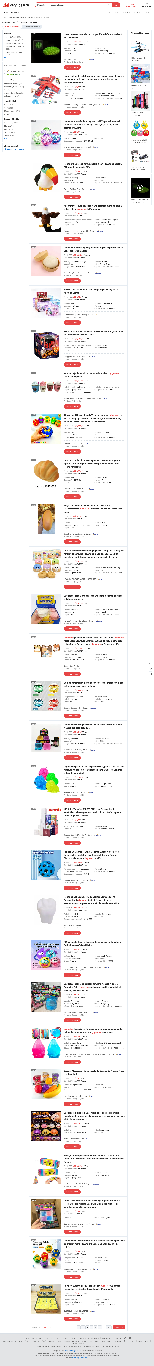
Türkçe (140, 1341)
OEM (8, 108)
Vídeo (34, 34)
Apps (136, 12)
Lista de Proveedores (32, 27)
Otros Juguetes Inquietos (15, 53)
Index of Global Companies (110, 1346)
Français (51, 1341)
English (20, 1341)
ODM (8, 105)
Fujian (9, 129)
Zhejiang (10, 126)
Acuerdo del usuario (52, 1338)
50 (50, 1327)
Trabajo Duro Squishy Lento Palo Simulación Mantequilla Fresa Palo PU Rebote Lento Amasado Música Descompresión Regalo (94, 1158)
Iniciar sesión (147, 6)
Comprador (112, 12)
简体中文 (28, 1341)
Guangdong (11, 123)
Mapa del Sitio (106, 1338)
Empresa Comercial (14, 83)
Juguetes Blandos (15, 43)
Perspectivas (118, 1338)
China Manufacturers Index (72, 1346)
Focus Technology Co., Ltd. (72, 1351)
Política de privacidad (69, 1338)
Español (59, 1341)
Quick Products (56, 1346)
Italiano (84, 1341)
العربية (109, 1341)
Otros (8, 114)
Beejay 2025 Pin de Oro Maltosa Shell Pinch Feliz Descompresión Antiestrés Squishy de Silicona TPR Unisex (93, 508)
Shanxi (9, 135)
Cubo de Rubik (13, 37)
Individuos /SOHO (12, 96)
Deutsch (67, 1341)
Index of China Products (91, 1346)
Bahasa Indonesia (78, 1343)
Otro (7, 90)
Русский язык (93, 1341)
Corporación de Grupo (14, 93)
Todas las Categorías (13, 12)
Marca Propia (12, 111)
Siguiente (118, 1327)
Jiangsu (9, 132)
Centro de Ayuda (28, 1338)
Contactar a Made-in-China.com (89, 1338)
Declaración (40, 1338)
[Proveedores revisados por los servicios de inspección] (15, 71)
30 (45, 1327)
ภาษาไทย (132, 1341)
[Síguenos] (125, 1338)
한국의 (103, 1341)
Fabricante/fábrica (14, 87)
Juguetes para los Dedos (15, 47)
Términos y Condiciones (80, 1358)
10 (40, 1327)
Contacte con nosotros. (15, 149)
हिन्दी (125, 1341)
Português (75, 1341)
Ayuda (125, 12)
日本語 (44, 1341)
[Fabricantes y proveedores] (15, 4)
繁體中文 (36, 1341)
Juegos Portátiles (14, 40)
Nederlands (117, 1341)
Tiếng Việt (147, 1341)
